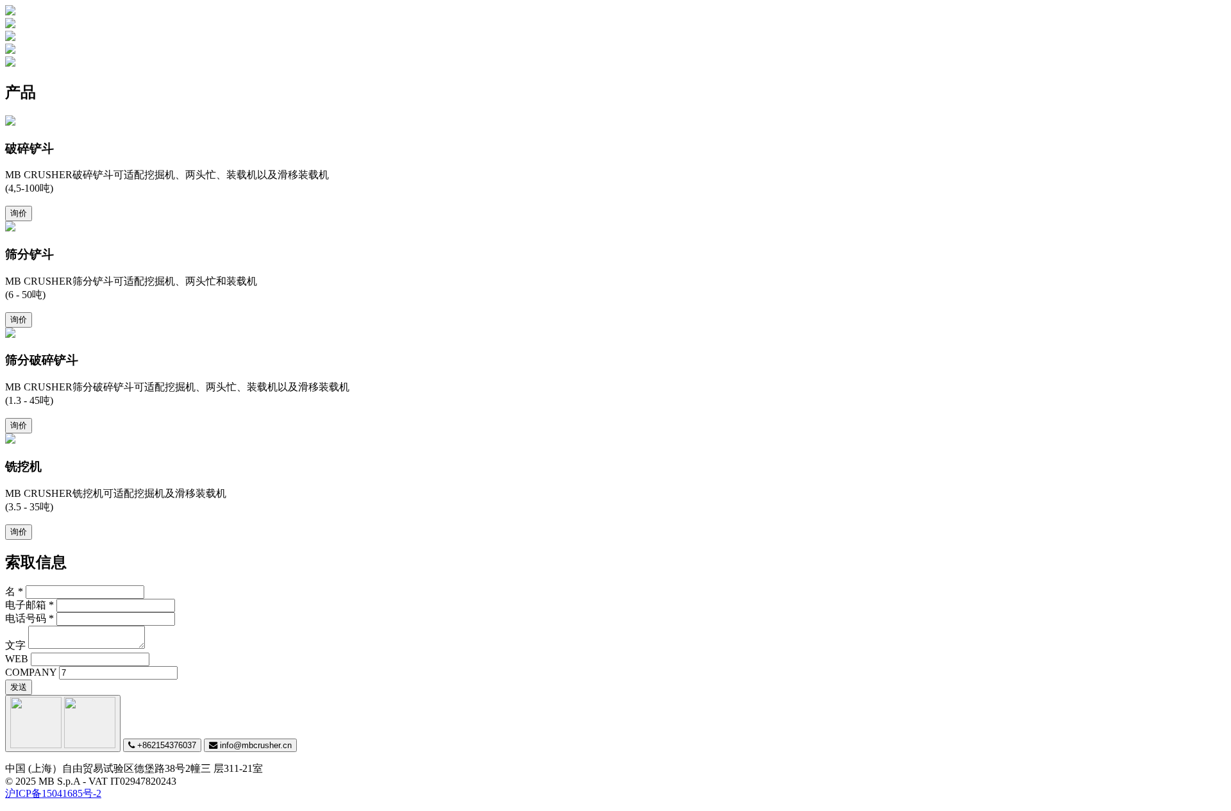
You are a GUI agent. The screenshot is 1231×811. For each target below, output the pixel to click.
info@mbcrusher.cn (254, 745)
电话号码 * (29, 618)
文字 (15, 645)
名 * (14, 591)
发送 (18, 687)
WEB (16, 658)
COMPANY (30, 672)
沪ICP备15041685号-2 (53, 793)
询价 (18, 213)
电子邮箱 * (29, 604)
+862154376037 (165, 745)
